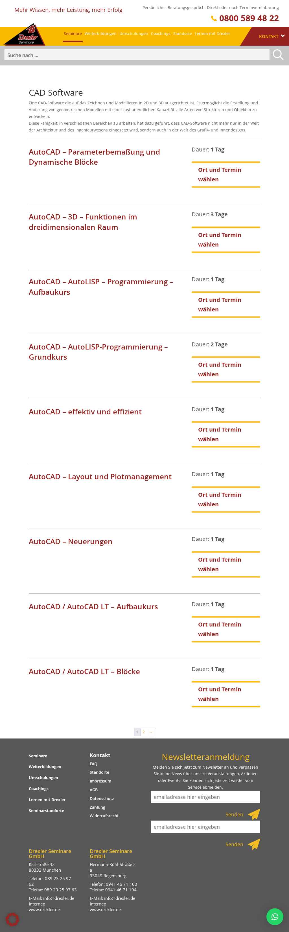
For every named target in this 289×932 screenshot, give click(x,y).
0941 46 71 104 (121, 890)
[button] (12, 919)
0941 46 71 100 (121, 884)
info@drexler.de (58, 898)
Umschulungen (133, 33)
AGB (94, 789)
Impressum (100, 781)
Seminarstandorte (46, 810)
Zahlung (97, 807)
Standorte (182, 33)
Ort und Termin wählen (219, 174)
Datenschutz (102, 798)
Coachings (160, 33)
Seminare (73, 33)
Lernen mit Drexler (212, 33)
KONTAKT (269, 36)
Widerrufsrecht (104, 815)
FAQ (93, 763)
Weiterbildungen (101, 33)
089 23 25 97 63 (60, 890)
